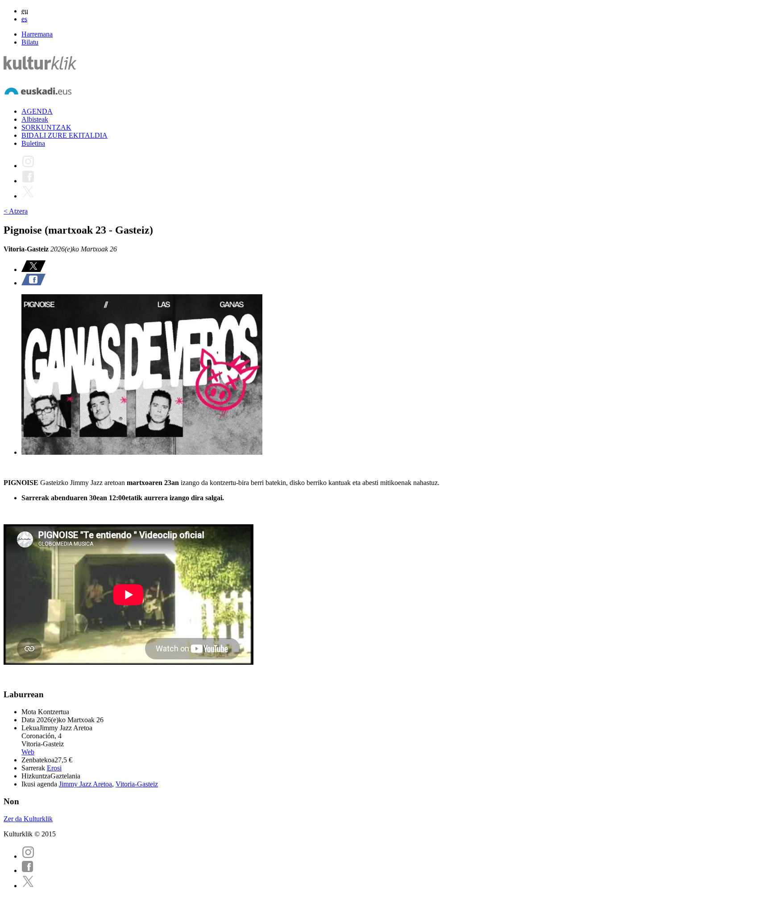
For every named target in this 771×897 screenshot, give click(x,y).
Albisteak (34, 119)
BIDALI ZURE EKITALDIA (64, 135)
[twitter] (28, 885)
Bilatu (29, 42)
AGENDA (37, 111)
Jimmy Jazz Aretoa (85, 784)
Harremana (37, 34)
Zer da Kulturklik (28, 819)
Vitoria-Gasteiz (137, 784)
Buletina (33, 143)
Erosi (54, 768)
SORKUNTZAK (46, 127)
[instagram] (28, 856)
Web (27, 752)
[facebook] (27, 870)
